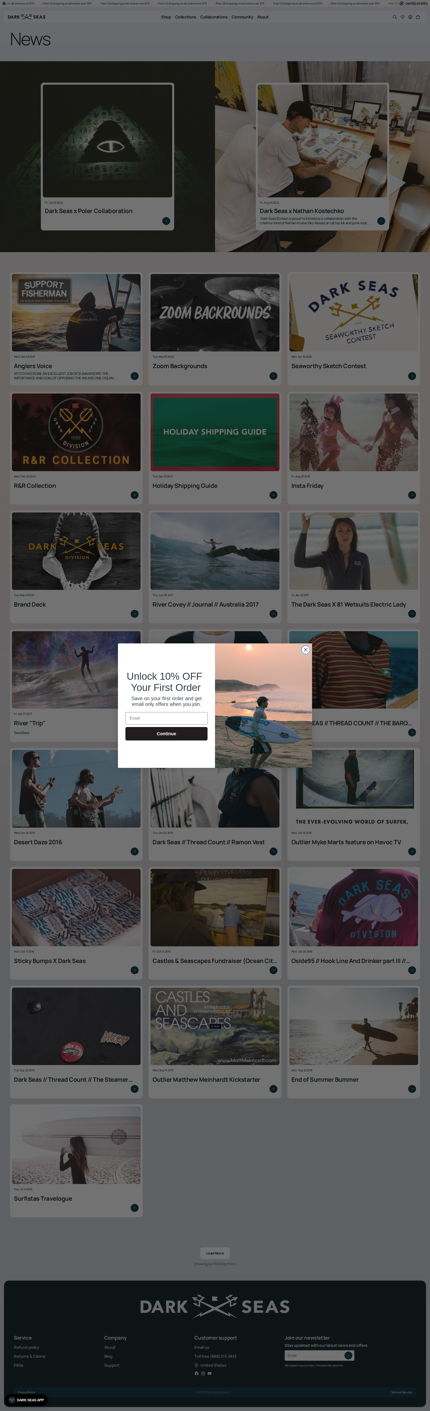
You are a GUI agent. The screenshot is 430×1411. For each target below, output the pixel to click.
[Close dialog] (305, 649)
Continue (166, 733)
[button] (26, 1400)
